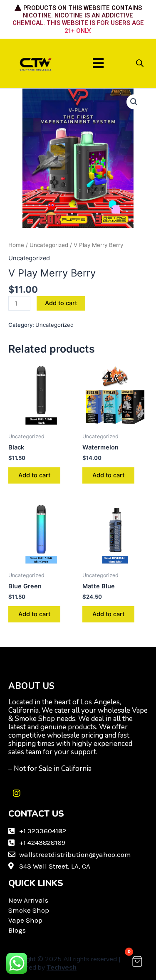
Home (16, 245)
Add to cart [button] (34, 475)
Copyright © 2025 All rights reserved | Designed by (64, 963)
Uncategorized (49, 245)
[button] (98, 63)
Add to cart (61, 303)
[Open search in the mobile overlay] (140, 63)
